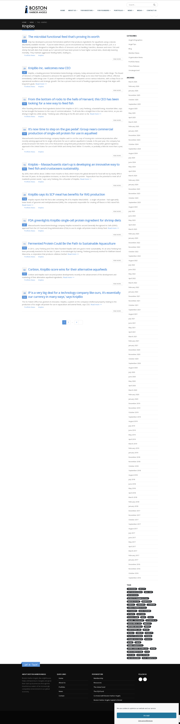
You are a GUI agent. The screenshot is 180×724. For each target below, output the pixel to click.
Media (139, 10)
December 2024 (134, 135)
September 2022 (135, 256)
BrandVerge (146, 601)
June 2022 (132, 269)
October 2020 (133, 359)
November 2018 (134, 461)
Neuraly (131, 633)
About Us (72, 10)
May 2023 (132, 220)
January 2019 (133, 453)
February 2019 (134, 448)
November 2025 (134, 95)
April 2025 (132, 117)
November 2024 (134, 140)
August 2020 (133, 368)
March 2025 (133, 122)
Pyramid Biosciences (135, 639)
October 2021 (133, 305)
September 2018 (135, 470)
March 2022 (133, 283)
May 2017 (132, 542)
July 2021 (132, 319)
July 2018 (132, 479)
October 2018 (133, 466)
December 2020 (134, 350)
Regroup (148, 639)
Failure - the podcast (135, 620)
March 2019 (133, 444)
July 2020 (132, 372)
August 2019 (133, 421)
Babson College (133, 601)
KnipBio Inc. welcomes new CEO (49, 68)
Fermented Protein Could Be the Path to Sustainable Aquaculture (71, 243)
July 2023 (132, 211)
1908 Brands (132, 589)
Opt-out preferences (145, 721)
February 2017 (134, 555)
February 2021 (134, 341)
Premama (148, 636)
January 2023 (133, 238)
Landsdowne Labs (134, 630)
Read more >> (41, 84)
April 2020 (132, 385)
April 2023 (132, 225)
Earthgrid (141, 614)
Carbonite (141, 605)
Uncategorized (134, 70)
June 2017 (132, 537)
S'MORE (137, 642)
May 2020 (132, 381)
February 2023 (134, 234)
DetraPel (131, 614)
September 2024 (135, 149)
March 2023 (133, 229)
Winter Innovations (135, 652)
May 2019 (132, 435)
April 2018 (132, 493)
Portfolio (118, 10)
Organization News (136, 57)
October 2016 (133, 573)
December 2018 (134, 457)
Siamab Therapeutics (135, 645)
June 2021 (132, 323)
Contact (61, 696)
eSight (150, 617)
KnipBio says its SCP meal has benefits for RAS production (66, 194)
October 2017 (133, 520)
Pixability (149, 633)
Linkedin (145, 679)
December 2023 (134, 189)
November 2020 (134, 354)
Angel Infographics (135, 40)
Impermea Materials (135, 626)
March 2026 (133, 82)
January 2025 (133, 131)
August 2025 (133, 108)
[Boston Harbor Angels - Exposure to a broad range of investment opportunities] (36, 9)
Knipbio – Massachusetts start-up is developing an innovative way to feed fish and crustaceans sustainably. (74, 166)
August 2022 (133, 260)
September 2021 (135, 310)
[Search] (154, 5)
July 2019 (132, 426)
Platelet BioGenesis (135, 636)
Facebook (140, 679)
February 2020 (134, 394)
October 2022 (133, 251)
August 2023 (133, 207)
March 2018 (133, 497)
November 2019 (134, 408)
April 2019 (132, 439)
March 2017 (133, 551)
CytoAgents (132, 611)
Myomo (146, 630)
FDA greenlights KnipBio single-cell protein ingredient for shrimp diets (74, 220)
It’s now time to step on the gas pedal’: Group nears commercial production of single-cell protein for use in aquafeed (70, 131)
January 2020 (133, 399)
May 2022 (132, 274)
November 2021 (134, 301)
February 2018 (134, 502)
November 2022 (134, 247)
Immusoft (147, 623)
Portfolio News (29, 55)
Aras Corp (148, 592)
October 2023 (133, 198)
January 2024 (133, 184)
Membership (98, 678)
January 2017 (133, 560)
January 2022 (133, 292)
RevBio (130, 642)
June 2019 (132, 430)
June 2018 (132, 484)
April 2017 (132, 546)
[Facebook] (152, 14)
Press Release (134, 66)
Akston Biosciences (135, 592)
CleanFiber (151, 605)
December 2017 (134, 511)
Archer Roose (133, 595)
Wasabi (153, 648)
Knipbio (41, 55)
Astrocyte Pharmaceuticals (138, 598)
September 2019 (135, 417)
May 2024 (132, 167)
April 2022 (132, 278)
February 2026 (134, 86)
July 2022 (132, 265)
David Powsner (144, 611)
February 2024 (134, 180)
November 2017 (134, 515)
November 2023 (134, 193)
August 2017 (133, 528)
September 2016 (135, 578)
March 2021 (133, 336)
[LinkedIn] (156, 14)
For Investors (87, 10)
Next (80, 322)
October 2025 (133, 99)
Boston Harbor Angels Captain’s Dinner (108, 700)
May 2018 (132, 488)
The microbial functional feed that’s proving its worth (63, 37)
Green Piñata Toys (134, 623)
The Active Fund (99, 687)
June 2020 (132, 377)
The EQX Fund (99, 691)
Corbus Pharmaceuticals (137, 608)
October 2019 (133, 412)
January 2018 (133, 506)
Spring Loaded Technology (138, 648)
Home (62, 10)
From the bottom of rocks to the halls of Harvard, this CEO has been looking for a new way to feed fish (73, 101)
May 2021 (132, 327)
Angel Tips (132, 44)
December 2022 (134, 243)
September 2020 (135, 363)
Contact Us (151, 10)
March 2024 (133, 175)
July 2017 (132, 533)
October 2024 (133, 144)
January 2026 (133, 91)
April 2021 (132, 332)
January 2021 (133, 345)
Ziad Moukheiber (134, 658)
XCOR (147, 652)
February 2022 (134, 287)
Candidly (131, 605)
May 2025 (132, 113)
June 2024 (132, 162)
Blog (130, 49)
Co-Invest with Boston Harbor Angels (107, 696)
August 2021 (133, 314)
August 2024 (133, 153)
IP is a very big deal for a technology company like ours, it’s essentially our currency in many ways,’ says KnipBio (74, 294)
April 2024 (132, 171)
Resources (98, 683)
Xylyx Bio (131, 655)
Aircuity (142, 589)
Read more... (117, 59)
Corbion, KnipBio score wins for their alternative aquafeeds (67, 269)
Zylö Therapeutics (149, 658)
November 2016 (134, 569)
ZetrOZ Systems (143, 655)
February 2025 (134, 126)
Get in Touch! (30, 665)
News (130, 10)
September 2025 (135, 104)
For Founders (103, 10)
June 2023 (132, 216)
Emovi (143, 617)
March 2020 (133, 390)
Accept (147, 715)
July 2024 (132, 158)
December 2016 (134, 564)
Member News (134, 53)
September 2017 (135, 524)
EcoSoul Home (133, 617)
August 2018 (133, 475)
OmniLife (140, 633)
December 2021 (134, 296)
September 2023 (135, 202)
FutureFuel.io (151, 620)
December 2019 (134, 403)
